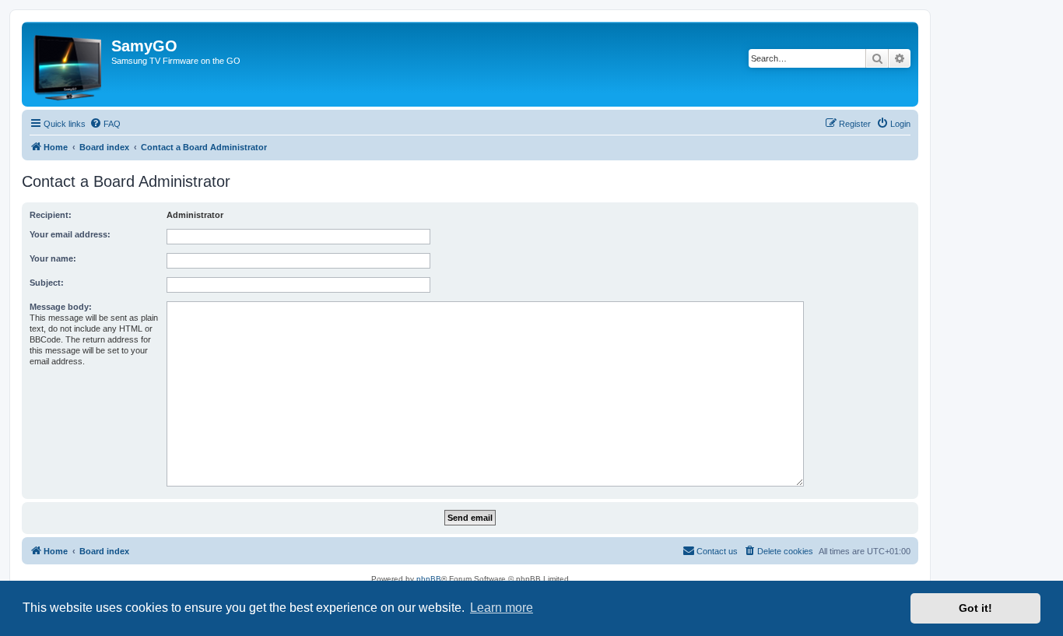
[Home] (68, 64)
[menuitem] (105, 123)
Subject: (47, 282)
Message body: (61, 306)
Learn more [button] (501, 607)
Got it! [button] (975, 608)
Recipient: (51, 215)
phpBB (428, 579)
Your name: (53, 258)
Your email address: (70, 234)
